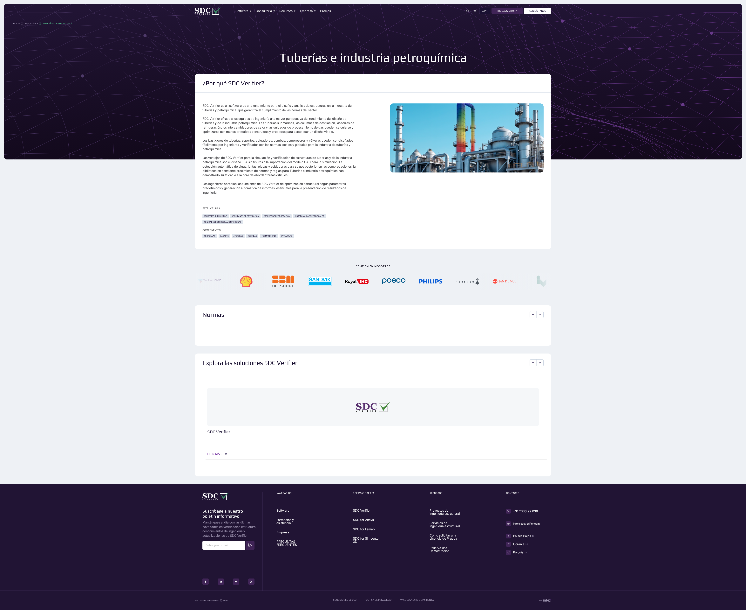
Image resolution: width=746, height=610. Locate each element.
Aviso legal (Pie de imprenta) (417, 600)
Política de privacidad (378, 600)
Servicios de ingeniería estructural (445, 524)
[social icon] (205, 581)
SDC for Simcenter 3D (366, 540)
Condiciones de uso (344, 600)
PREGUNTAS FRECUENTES (286, 543)
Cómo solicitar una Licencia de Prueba (443, 537)
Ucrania (518, 544)
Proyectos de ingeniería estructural (445, 512)
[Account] (475, 11)
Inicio (16, 23)
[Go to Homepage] (208, 11)
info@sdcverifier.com (526, 523)
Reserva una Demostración (439, 549)
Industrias (31, 23)
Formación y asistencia (285, 521)
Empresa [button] (306, 11)
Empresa (282, 532)
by (540, 600)
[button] (484, 11)
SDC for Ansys (363, 519)
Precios (325, 11)
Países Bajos (522, 536)
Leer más (214, 454)
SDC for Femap (364, 529)
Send (250, 545)
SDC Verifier (362, 510)
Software (241, 11)
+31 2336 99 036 (525, 511)
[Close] (468, 11)
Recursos (286, 11)
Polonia (518, 552)
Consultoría (264, 11)
